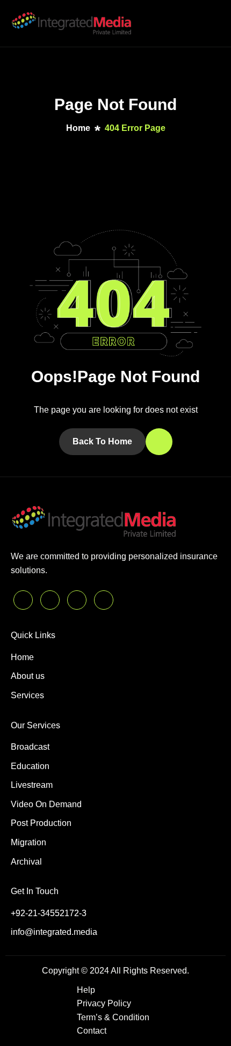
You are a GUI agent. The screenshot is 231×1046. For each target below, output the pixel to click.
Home (22, 657)
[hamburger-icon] (210, 23)
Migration (28, 842)
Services (27, 695)
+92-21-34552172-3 (48, 913)
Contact (91, 1030)
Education (30, 766)
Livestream (32, 784)
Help (86, 989)
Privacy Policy (104, 1003)
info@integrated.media (54, 932)
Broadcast (30, 746)
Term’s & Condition (113, 1017)
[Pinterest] (23, 600)
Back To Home (102, 441)
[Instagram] (103, 600)
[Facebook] (76, 600)
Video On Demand (46, 804)
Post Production (41, 823)
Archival (26, 861)
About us (28, 676)
